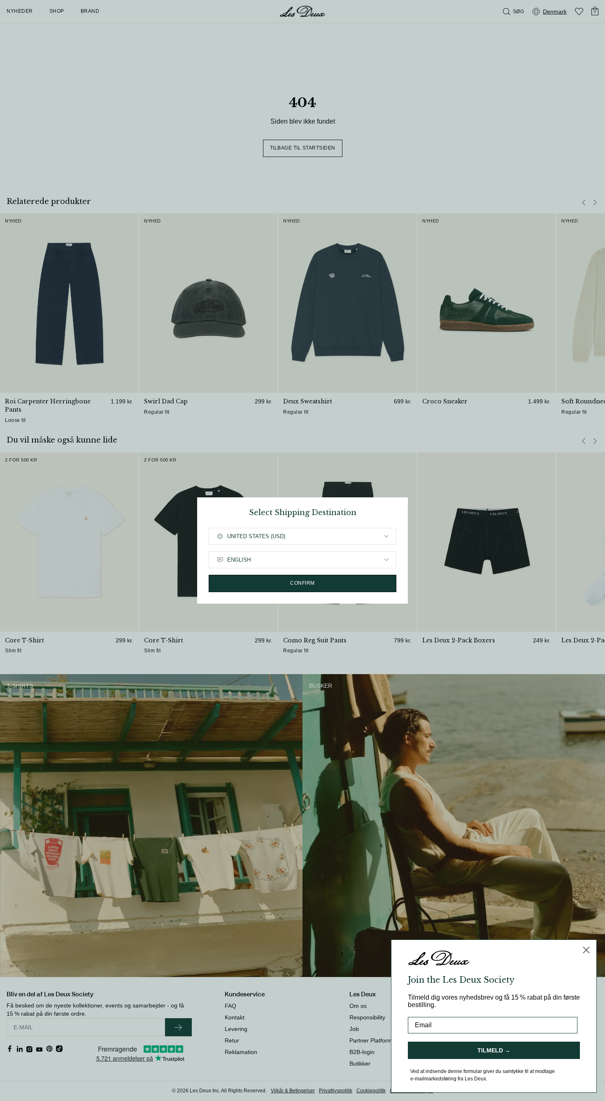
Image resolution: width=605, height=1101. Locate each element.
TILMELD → (493, 1050)
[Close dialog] (586, 950)
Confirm (302, 583)
